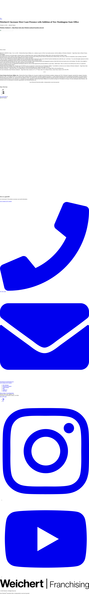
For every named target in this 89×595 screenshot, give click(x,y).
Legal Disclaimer (10, 393)
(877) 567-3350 (3, 396)
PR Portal (5, 390)
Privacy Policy (3, 393)
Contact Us (5, 389)
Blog (1, 18)
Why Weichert (6, 385)
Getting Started (6, 387)
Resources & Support (7, 386)
